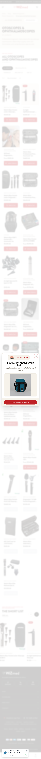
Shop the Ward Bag (19, 402)
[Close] (36, 356)
